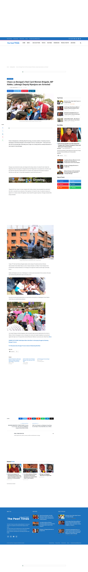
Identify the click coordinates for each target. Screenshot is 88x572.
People (43, 42)
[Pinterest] (2, 137)
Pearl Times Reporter (14, 87)
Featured (49, 42)
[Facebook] (2, 128)
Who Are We (22, 38)
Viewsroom (56, 42)
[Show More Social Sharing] (37, 91)
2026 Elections (36, 42)
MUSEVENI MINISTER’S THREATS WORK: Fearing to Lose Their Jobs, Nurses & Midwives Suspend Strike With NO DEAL (18, 427)
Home (24, 42)
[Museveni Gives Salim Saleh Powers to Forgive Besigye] (60, 102)
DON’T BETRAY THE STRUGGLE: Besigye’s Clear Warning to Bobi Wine (29, 360)
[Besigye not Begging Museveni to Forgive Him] (46, 468)
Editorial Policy (9, 38)
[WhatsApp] (2, 140)
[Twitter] (2, 131)
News (28, 42)
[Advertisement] (36, 8)
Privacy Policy (15, 38)
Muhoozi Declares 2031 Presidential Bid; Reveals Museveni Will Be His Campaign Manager (72, 172)
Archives (73, 42)
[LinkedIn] (2, 134)
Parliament (59, 148)
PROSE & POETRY (65, 42)
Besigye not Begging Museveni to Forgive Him (46, 475)
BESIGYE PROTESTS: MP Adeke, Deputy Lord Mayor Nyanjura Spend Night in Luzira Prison (15, 360)
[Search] (80, 43)
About (27, 38)
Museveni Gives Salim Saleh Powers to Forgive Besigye (72, 102)
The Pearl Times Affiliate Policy (34, 38)
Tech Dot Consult (21, 542)
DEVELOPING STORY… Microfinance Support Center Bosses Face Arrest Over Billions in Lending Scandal (72, 119)
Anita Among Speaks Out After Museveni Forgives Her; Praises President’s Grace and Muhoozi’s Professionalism (14, 476)
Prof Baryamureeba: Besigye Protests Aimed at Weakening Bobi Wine (24, 345)
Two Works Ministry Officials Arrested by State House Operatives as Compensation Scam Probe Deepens (30, 476)
